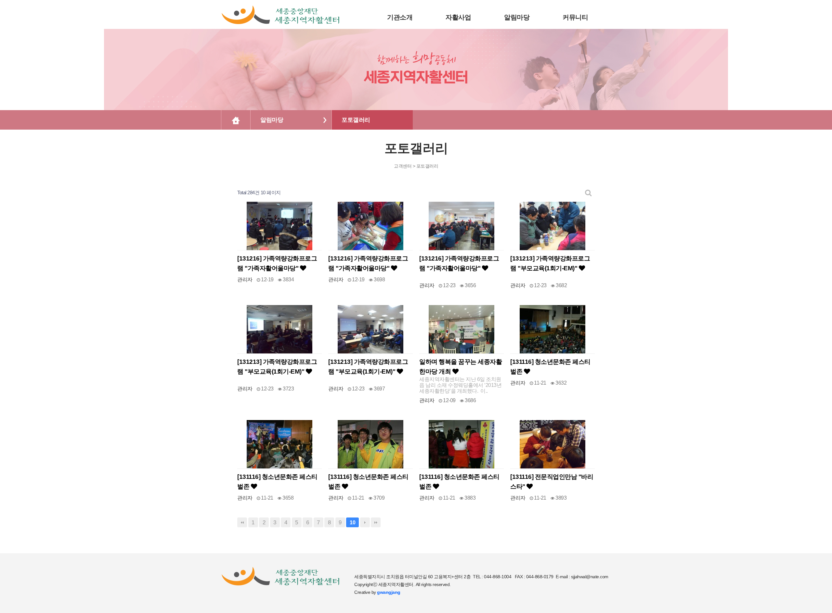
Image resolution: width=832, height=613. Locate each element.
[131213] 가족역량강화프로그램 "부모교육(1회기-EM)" (550, 263)
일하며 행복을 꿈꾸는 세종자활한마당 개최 (460, 366)
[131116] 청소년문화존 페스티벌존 (550, 366)
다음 (365, 522)
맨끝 (376, 522)
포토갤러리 (356, 120)
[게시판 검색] (588, 192)
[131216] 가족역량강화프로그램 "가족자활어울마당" (277, 263)
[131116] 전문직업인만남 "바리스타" (551, 481)
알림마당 (271, 120)
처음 (242, 522)
